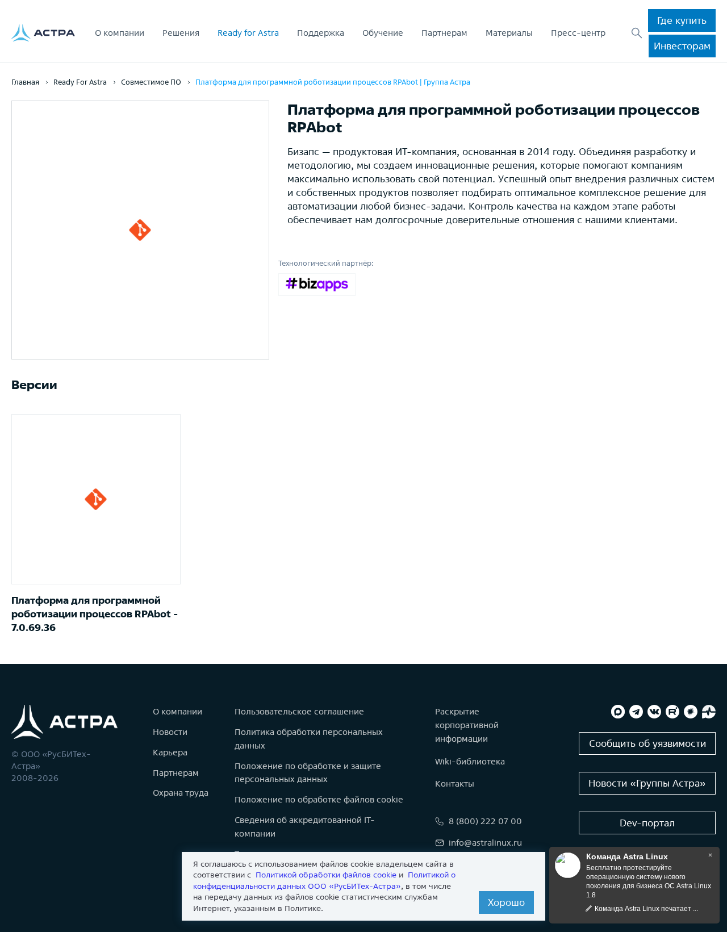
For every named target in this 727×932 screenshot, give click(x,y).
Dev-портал (647, 822)
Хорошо (506, 902)
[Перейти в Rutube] (672, 711)
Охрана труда (180, 792)
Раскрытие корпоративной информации (467, 725)
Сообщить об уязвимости (647, 743)
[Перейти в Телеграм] (636, 711)
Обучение (382, 32)
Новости (170, 732)
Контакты (454, 783)
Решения (180, 32)
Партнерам (444, 32)
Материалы (509, 32)
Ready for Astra (248, 32)
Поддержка (320, 32)
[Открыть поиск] (636, 33)
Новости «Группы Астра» (647, 783)
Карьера (170, 752)
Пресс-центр (578, 32)
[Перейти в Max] (618, 711)
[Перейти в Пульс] (709, 711)
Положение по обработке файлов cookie (319, 799)
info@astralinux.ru (485, 842)
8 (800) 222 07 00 (485, 821)
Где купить (682, 20)
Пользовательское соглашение (299, 711)
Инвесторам (682, 45)
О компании (119, 32)
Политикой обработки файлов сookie (326, 874)
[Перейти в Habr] (690, 711)
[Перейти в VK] (654, 711)
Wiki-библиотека (470, 761)
